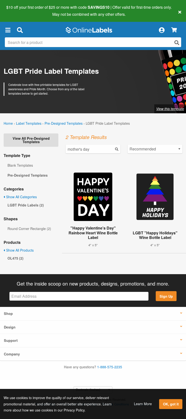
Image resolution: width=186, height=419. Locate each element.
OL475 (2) (15, 258)
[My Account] (161, 30)
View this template (170, 108)
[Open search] (176, 42)
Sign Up (166, 296)
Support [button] (11, 340)
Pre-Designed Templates (64, 123)
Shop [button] (8, 313)
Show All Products (19, 250)
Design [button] (10, 327)
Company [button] (12, 354)
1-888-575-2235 (109, 366)
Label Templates (28, 123)
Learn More (143, 403)
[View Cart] (174, 30)
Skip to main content (17, 10)
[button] (8, 30)
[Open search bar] (20, 30)
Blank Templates (20, 165)
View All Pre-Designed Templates (31, 140)
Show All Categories (21, 196)
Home (8, 123)
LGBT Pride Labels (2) (26, 205)
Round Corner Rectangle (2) (29, 228)
